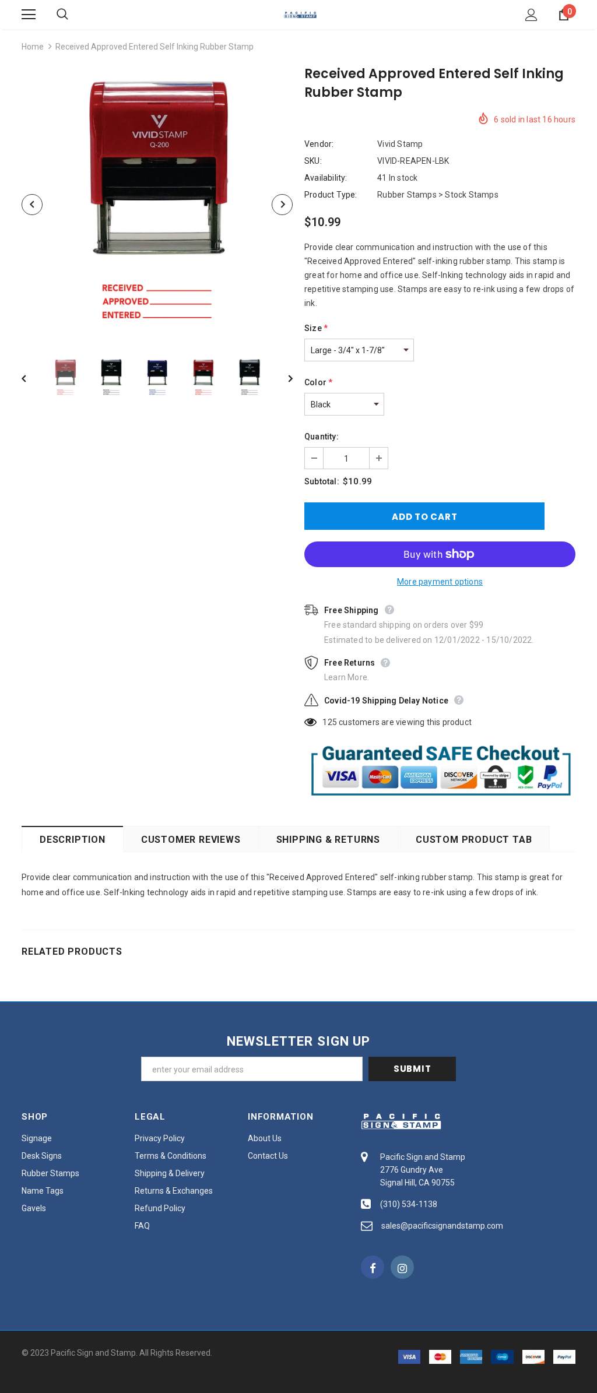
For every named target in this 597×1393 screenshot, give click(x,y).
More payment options (440, 581)
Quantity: (321, 436)
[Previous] (32, 204)
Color (318, 382)
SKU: (313, 161)
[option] (157, 204)
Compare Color (255, 323)
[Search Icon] (74, 14)
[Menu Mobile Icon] (29, 15)
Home (33, 46)
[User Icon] (531, 15)
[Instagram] (402, 1267)
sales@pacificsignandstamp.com (442, 1225)
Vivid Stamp (400, 144)
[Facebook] (372, 1267)
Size (316, 328)
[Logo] (300, 14)
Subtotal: (321, 481)
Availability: (325, 177)
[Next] (282, 204)
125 (329, 722)
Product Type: (330, 194)
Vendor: (318, 144)
